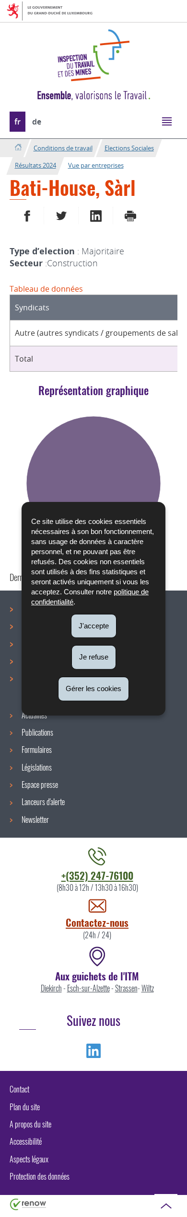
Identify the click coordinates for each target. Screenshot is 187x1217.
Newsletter (35, 819)
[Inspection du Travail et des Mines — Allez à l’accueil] (93, 55)
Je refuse (93, 657)
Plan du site (25, 1107)
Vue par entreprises (96, 165)
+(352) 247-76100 (97, 875)
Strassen (126, 988)
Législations (37, 767)
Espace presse (40, 784)
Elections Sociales (129, 148)
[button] (166, 121)
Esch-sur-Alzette (88, 988)
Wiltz (147, 988)
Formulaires (37, 749)
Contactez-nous (97, 922)
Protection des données (40, 1176)
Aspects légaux (29, 1159)
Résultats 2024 (35, 165)
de (36, 121)
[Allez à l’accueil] (18, 147)
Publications (37, 732)
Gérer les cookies (93, 688)
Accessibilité (26, 1141)
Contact (19, 1089)
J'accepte (94, 625)
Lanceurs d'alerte (43, 802)
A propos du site (30, 1124)
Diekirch (51, 988)
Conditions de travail (63, 148)
